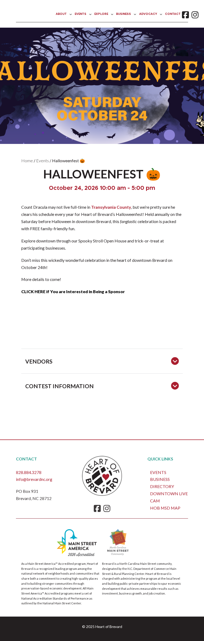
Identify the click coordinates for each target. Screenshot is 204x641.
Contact (173, 14)
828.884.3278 (28, 472)
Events (80, 14)
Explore (101, 14)
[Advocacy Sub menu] (161, 14)
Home (27, 160)
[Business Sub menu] (135, 14)
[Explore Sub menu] (112, 14)
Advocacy (148, 14)
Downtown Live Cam (169, 497)
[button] (102, 361)
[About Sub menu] (70, 14)
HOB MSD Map (165, 507)
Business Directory (162, 483)
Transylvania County (111, 207)
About (61, 14)
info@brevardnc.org (34, 479)
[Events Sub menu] (90, 14)
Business (123, 14)
